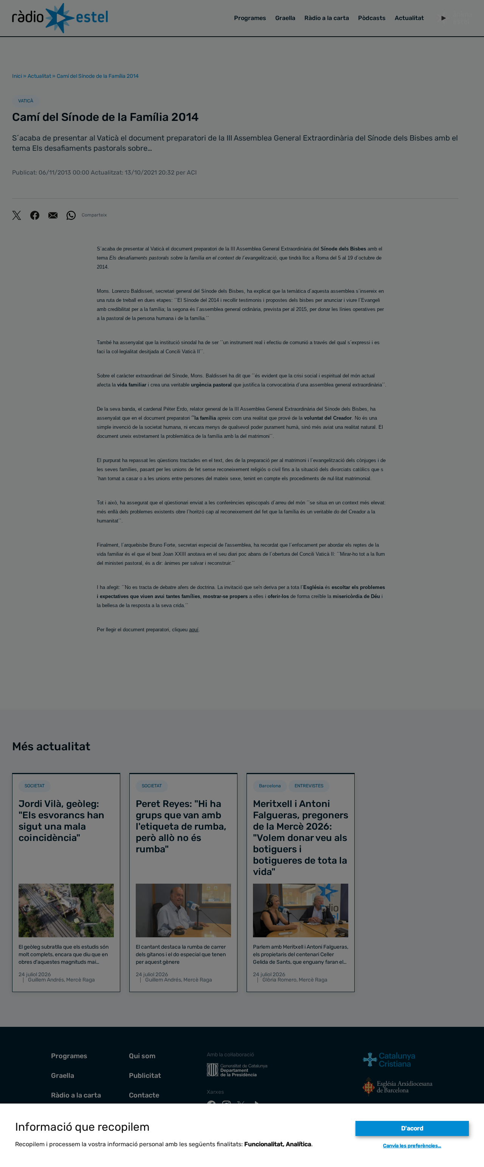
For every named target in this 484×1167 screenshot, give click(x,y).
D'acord (412, 1128)
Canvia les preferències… (412, 1145)
